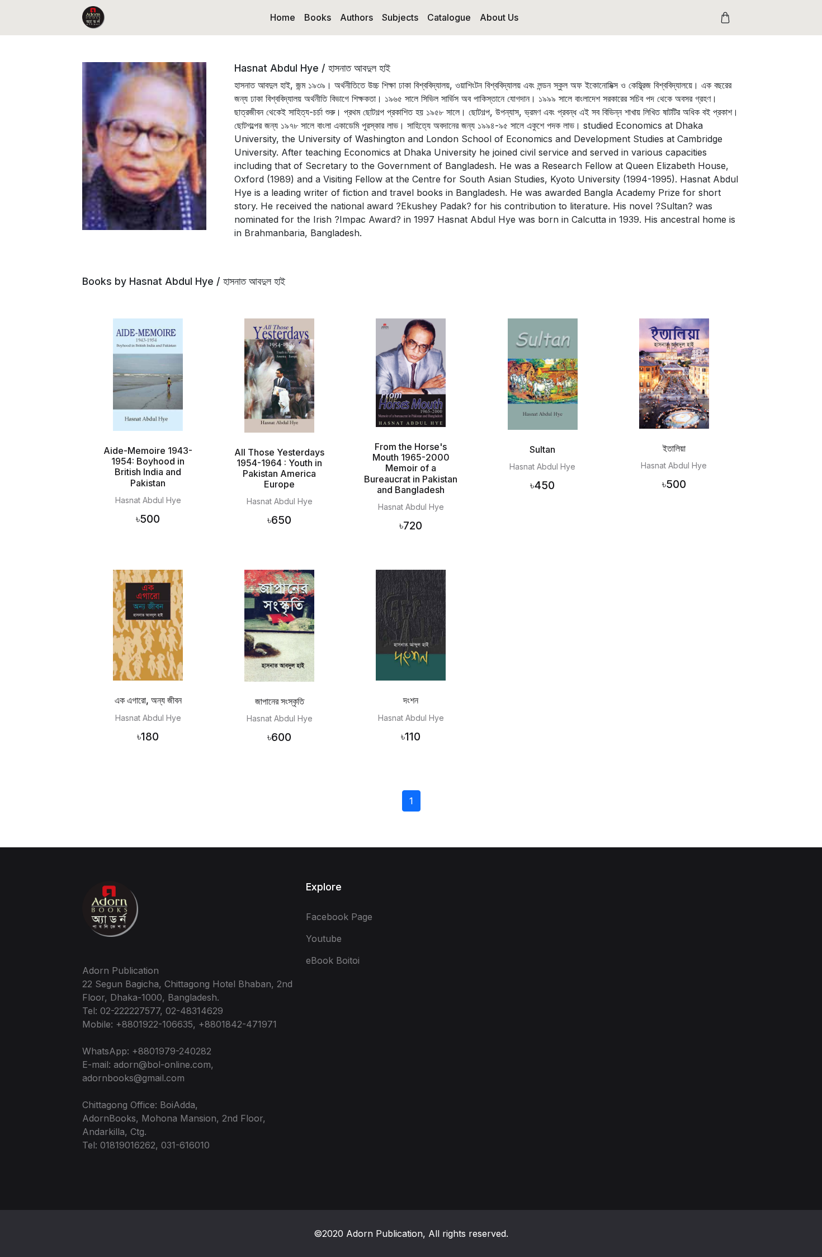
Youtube (324, 938)
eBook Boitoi (333, 960)
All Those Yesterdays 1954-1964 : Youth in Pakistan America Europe (279, 468)
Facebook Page (339, 916)
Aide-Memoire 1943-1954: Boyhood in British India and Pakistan (147, 467)
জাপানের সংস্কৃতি (279, 701)
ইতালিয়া (674, 448)
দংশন (410, 700)
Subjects (400, 17)
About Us (499, 17)
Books (317, 17)
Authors (356, 17)
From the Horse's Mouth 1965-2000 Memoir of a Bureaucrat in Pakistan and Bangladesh (410, 468)
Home (282, 17)
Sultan (542, 449)
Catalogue (449, 17)
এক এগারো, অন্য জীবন (148, 700)
